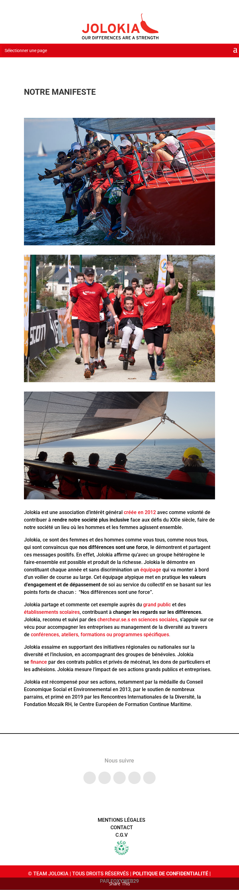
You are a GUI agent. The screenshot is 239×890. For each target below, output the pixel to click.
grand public (157, 605)
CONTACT (121, 827)
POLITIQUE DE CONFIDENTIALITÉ (170, 874)
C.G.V (121, 835)
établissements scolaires (52, 612)
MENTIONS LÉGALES (121, 820)
